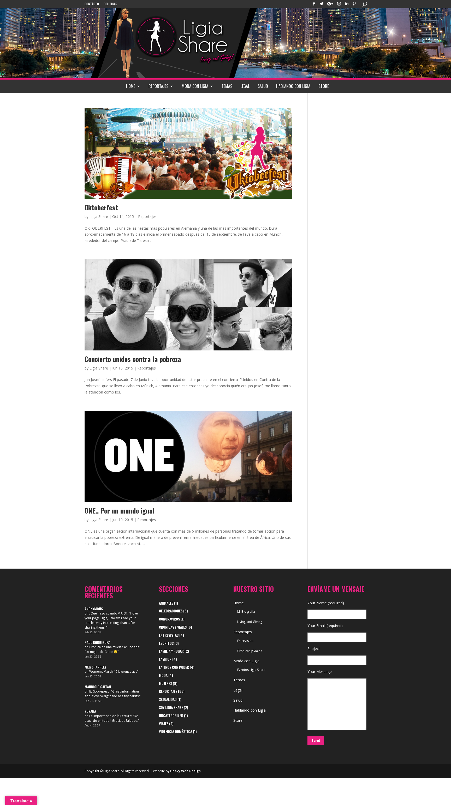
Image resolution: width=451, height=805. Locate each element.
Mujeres (165, 683)
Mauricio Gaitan (98, 686)
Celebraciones (170, 610)
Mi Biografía (246, 611)
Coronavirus (169, 619)
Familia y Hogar (171, 651)
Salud (263, 86)
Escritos (166, 643)
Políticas (110, 4)
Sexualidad (168, 699)
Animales (166, 603)
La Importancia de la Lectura (110, 716)
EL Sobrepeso (99, 691)
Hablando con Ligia (293, 86)
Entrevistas (169, 635)
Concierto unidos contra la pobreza (133, 359)
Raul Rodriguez (97, 642)
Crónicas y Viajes (173, 627)
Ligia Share (99, 216)
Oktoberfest (101, 207)
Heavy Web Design (185, 771)
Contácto (92, 4)
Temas (227, 86)
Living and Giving (249, 621)
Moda (163, 675)
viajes (163, 723)
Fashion (165, 659)
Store (323, 86)
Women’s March (101, 671)
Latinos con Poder (174, 667)
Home (130, 86)
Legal (245, 86)
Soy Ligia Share (171, 707)
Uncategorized (171, 715)
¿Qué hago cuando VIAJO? (108, 613)
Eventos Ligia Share (251, 669)
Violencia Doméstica (175, 731)
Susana (90, 711)
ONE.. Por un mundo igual (120, 510)
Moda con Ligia (195, 86)
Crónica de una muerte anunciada (114, 647)
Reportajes (158, 86)
